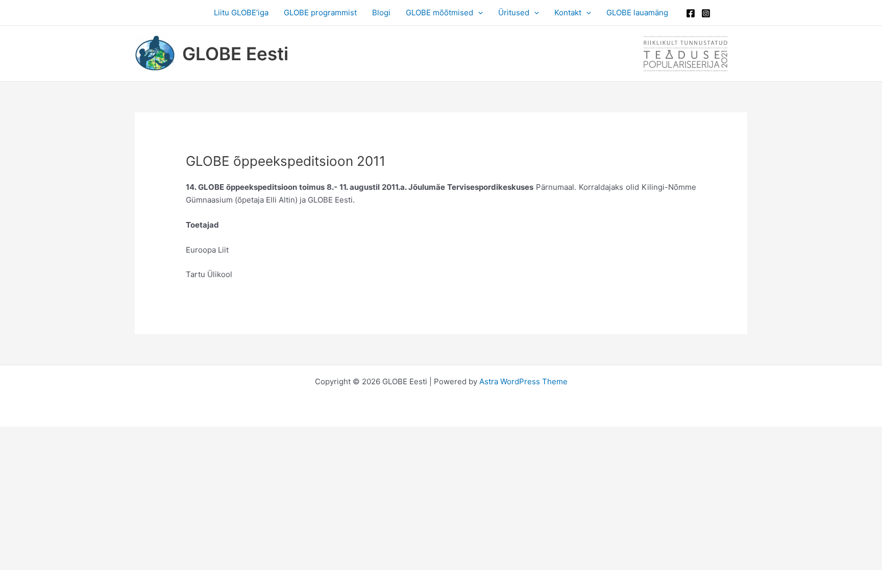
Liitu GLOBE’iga (241, 12)
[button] (478, 13)
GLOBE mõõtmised (439, 12)
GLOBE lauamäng (637, 12)
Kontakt (567, 12)
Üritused (513, 12)
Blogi (381, 12)
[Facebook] (690, 13)
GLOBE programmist (320, 12)
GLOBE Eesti (235, 53)
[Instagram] (705, 13)
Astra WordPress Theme (523, 381)
